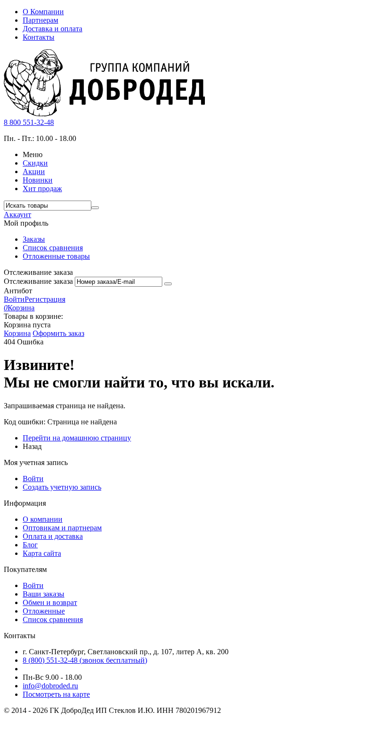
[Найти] (95, 207)
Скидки (35, 163)
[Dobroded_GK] (104, 114)
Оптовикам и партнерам (62, 528)
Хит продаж (42, 188)
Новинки (38, 180)
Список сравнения (53, 248)
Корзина (17, 333)
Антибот (18, 291)
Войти (14, 299)
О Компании (43, 12)
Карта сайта (42, 553)
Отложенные (44, 611)
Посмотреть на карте (56, 694)
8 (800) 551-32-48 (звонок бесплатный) (85, 660)
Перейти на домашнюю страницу (77, 438)
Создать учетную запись (62, 487)
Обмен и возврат (50, 602)
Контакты (38, 37)
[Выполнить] (168, 283)
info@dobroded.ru (50, 686)
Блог (30, 545)
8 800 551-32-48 (29, 122)
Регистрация (45, 299)
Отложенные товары (56, 256)
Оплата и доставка (53, 536)
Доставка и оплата (52, 29)
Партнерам (40, 20)
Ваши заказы (43, 594)
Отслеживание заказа (38, 281)
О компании (42, 519)
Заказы (34, 239)
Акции (34, 171)
